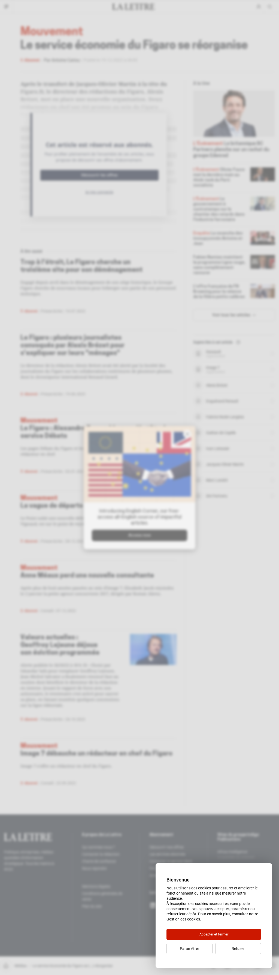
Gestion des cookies (183, 919)
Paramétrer (189, 948)
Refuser (238, 948)
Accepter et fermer (213, 934)
